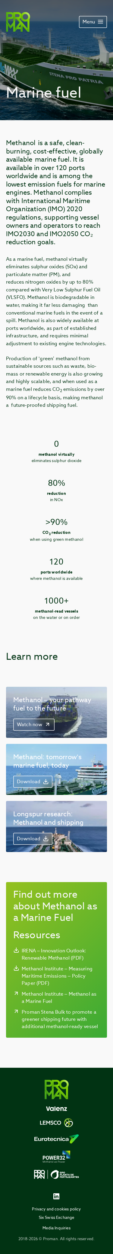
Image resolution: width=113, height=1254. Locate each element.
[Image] (18, 22)
